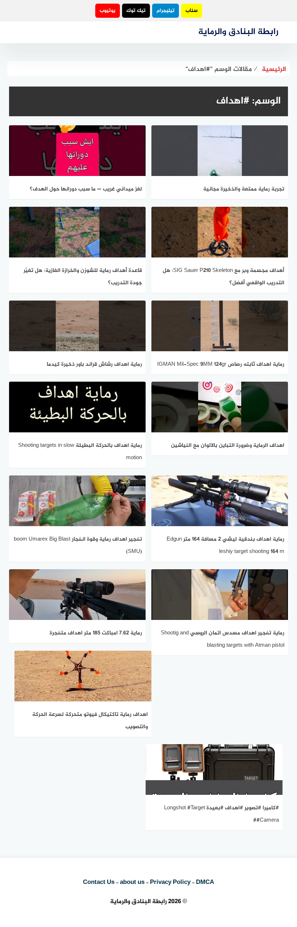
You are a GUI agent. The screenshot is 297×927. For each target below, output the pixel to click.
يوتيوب (108, 11)
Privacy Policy (170, 882)
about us (132, 882)
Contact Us (98, 882)
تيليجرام (165, 11)
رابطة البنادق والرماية (238, 32)
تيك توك (136, 11)
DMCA (205, 882)
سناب (191, 11)
